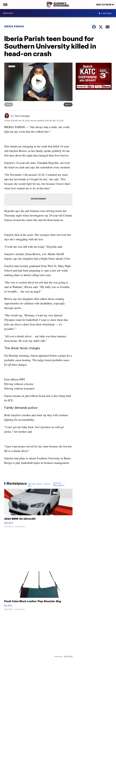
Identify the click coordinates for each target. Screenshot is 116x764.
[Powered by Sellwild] (68, 656)
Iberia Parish (14, 26)
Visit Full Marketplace (58, 484)
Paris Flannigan (22, 115)
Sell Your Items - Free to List (39, 485)
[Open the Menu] (5, 4)
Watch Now (104, 4)
